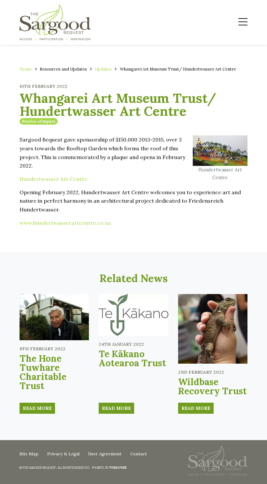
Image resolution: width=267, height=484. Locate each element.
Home (26, 69)
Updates (103, 69)
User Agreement (104, 454)
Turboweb (118, 467)
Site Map (29, 454)
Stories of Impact (38, 121)
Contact (138, 454)
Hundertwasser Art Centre (53, 179)
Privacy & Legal (63, 454)
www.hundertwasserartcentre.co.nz (65, 223)
